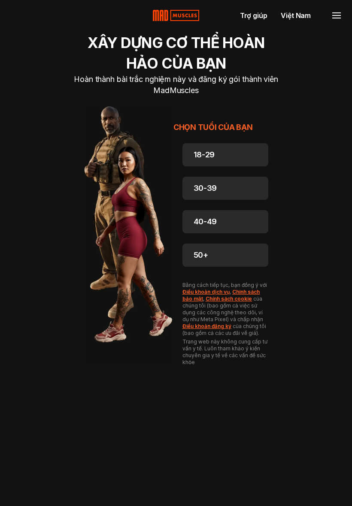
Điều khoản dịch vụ (206, 292)
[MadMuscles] (176, 15)
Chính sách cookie (229, 298)
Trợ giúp (253, 15)
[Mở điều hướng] (336, 15)
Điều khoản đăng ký (206, 326)
